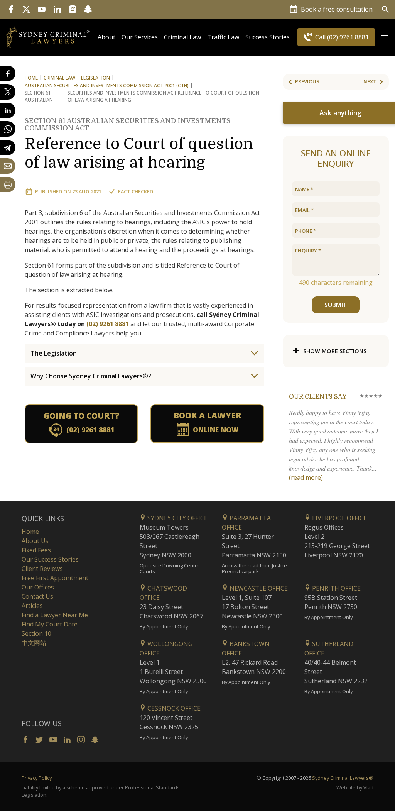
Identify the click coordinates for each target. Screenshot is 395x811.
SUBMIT (335, 305)
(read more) (306, 477)
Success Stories (267, 37)
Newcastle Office (258, 588)
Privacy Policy (37, 777)
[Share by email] (7, 166)
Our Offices (38, 587)
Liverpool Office (339, 518)
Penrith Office (336, 588)
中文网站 (34, 642)
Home (31, 77)
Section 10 (36, 633)
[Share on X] (7, 92)
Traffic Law (223, 37)
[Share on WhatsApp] (7, 129)
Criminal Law (182, 37)
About (106, 37)
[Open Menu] (385, 37)
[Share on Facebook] (7, 73)
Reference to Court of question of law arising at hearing (139, 144)
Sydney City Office (177, 518)
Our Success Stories (50, 559)
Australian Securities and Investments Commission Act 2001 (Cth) (107, 85)
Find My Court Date (50, 624)
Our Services (140, 37)
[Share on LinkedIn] (7, 110)
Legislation (95, 77)
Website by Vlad (354, 787)
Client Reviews (42, 568)
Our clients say (317, 396)
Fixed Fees (36, 550)
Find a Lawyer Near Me (55, 615)
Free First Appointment (55, 578)
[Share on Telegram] (7, 147)
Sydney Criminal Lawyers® (342, 777)
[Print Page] (7, 184)
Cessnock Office (173, 708)
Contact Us (37, 596)
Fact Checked (135, 191)
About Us (35, 541)
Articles (32, 605)
